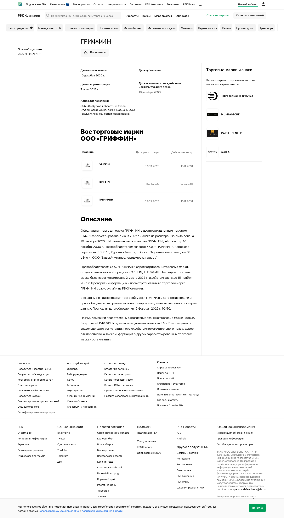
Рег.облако (183, 458)
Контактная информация (32, 438)
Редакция (23, 444)
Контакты (162, 362)
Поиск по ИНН (165, 378)
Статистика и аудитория (171, 383)
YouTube (62, 450)
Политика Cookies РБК (170, 405)
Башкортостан (105, 450)
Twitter (61, 438)
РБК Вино (188, 4)
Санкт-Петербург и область (113, 432)
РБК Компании (154, 4)
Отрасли (99, 4)
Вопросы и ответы (167, 399)
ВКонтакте (63, 432)
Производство (245, 28)
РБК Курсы (183, 481)
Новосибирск (105, 444)
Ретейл (226, 28)
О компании (25, 432)
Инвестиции (57, 4)
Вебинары (73, 385)
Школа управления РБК (190, 487)
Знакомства (184, 470)
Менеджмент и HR (49, 28)
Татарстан (103, 490)
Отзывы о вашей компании (33, 390)
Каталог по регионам (116, 368)
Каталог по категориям (117, 374)
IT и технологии (108, 28)
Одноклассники (66, 444)
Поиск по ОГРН (166, 372)
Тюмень (101, 496)
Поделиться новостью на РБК (35, 368)
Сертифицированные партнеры (36, 412)
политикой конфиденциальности (102, 510)
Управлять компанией (250, 15)
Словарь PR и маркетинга (82, 406)
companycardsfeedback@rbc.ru (247, 489)
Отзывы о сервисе (28, 406)
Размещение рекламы (30, 450)
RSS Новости (144, 447)
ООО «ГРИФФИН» (29, 53)
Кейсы (146, 16)
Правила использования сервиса (123, 390)
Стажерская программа (31, 455)
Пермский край (106, 479)
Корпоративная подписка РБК (35, 379)
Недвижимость (116, 4)
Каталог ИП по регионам (118, 385)
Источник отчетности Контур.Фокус (178, 394)
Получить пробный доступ (33, 374)
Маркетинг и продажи (161, 28)
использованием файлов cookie (59, 510)
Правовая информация (230, 438)
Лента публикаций (78, 363)
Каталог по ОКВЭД (115, 363)
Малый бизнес (133, 28)
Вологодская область (109, 455)
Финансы (187, 28)
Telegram (62, 455)
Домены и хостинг (187, 452)
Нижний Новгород (108, 473)
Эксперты (132, 16)
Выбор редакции (18, 28)
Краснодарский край (109, 467)
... (200, 4)
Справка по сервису (169, 367)
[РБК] (20, 4)
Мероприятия (81, 4)
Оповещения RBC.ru (149, 452)
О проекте (182, 16)
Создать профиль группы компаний (38, 401)
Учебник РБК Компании (81, 395)
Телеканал (173, 4)
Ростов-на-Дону (106, 484)
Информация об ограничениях (235, 432)
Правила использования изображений (126, 395)
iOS (179, 432)
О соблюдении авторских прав (235, 444)
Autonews (135, 4)
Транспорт (266, 28)
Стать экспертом (218, 15)
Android (181, 438)
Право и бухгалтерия (80, 28)
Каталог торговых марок (118, 379)
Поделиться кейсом (29, 395)
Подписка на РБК (36, 4)
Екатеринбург (105, 438)
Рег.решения (184, 464)
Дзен (60, 461)
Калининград (105, 461)
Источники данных (168, 389)
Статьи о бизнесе (77, 401)
